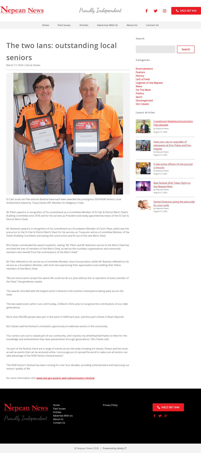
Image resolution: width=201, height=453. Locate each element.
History (140, 75)
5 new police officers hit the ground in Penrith (172, 165)
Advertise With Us (107, 25)
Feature (140, 72)
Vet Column (142, 104)
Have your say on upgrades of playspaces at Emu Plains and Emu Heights (172, 145)
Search (186, 49)
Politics (140, 93)
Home (45, 25)
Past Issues (64, 25)
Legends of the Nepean (149, 82)
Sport (139, 97)
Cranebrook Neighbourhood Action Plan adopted (173, 123)
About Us (132, 25)
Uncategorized (144, 100)
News (139, 86)
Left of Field (143, 79)
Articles (83, 25)
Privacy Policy (110, 405)
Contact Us (152, 25)
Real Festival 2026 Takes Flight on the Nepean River (172, 184)
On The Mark (143, 89)
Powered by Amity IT (115, 448)
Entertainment (144, 68)
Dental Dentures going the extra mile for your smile (174, 203)
